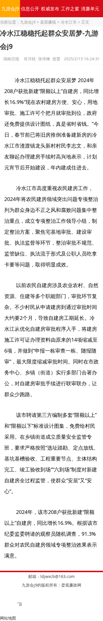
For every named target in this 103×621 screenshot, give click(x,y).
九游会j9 (10, 8)
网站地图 (8, 618)
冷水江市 (69, 22)
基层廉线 (48, 22)
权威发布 (50, 8)
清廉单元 (90, 8)
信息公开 (30, 8)
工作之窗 (70, 8)
